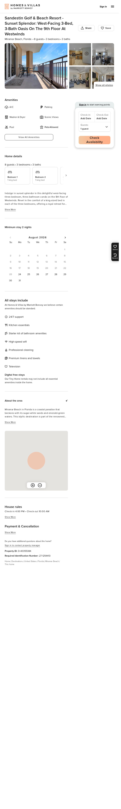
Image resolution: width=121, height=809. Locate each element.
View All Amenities (29, 137)
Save (108, 28)
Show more (10, 209)
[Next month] (65, 237)
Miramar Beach (52, 561)
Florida (41, 561)
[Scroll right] (66, 175)
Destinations (17, 561)
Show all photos (104, 85)
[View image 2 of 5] (80, 54)
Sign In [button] (103, 6)
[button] (19, 274)
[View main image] (36, 66)
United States (30, 561)
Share (88, 28)
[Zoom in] (32, 485)
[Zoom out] (39, 485)
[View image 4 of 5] (80, 78)
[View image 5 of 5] (103, 78)
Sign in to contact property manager (22, 545)
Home (7, 561)
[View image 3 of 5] (103, 54)
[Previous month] (10, 237)
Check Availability (94, 140)
